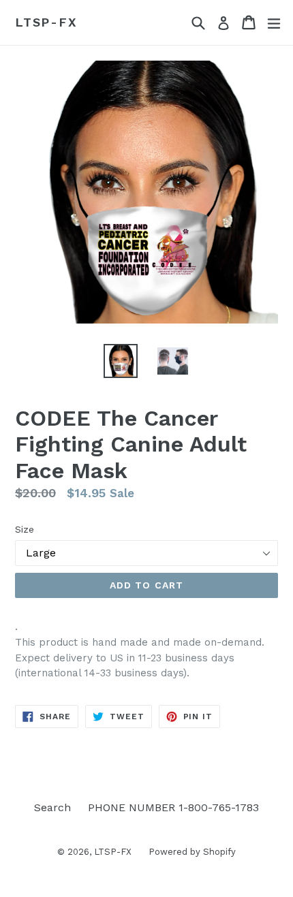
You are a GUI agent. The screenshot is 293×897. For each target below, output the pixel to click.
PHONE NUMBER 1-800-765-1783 (173, 807)
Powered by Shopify (192, 852)
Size (24, 529)
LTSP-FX (46, 22)
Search (52, 807)
